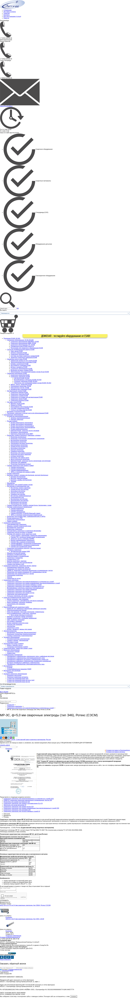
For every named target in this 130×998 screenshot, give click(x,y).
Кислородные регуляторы (19, 499)
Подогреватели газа (17, 497)
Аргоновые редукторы (18, 448)
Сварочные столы (13, 627)
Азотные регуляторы (17, 492)
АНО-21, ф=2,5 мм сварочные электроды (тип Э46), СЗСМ (25, 919)
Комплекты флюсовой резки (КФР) (22, 434)
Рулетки (9, 667)
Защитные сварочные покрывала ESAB (24, 357)
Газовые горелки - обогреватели (17, 640)
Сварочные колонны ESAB (19, 400)
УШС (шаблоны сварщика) (15, 620)
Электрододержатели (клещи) (17, 610)
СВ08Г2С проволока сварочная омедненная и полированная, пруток (30, 570)
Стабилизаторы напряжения (13, 654)
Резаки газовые (12, 421)
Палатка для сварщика (14, 624)
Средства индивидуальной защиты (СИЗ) (17, 597)
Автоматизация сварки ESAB (16, 391)
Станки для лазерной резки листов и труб (20, 680)
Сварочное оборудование (12, 523)
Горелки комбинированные (19, 470)
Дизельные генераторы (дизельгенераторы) (21, 634)
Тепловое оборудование (12, 637)
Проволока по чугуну (14, 578)
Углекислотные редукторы (19, 446)
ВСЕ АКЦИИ (4, 692)
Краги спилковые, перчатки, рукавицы (19, 602)
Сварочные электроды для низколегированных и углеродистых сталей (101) (29, 798)
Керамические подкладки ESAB (21, 389)
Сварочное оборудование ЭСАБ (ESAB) (20, 340)
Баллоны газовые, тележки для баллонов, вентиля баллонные (27, 475)
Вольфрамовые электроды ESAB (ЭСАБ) (27, 379)
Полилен (10, 672)
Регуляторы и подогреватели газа (18, 486)
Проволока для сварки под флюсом (19, 569)
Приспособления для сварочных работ (16, 607)
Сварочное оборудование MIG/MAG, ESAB (25, 341)
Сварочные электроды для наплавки (19, 591)
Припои (9, 577)
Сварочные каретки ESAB (19, 392)
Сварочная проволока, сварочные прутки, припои (20, 565)
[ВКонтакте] (1, 738)
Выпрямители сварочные (15, 527)
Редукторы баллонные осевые (21, 464)
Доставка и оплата (10, 11)
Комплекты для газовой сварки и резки (20, 484)
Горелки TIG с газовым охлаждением (23, 542)
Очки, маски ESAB (17, 351)
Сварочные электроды (11, 580)
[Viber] (11, 738)
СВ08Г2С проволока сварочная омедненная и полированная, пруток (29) (28, 800)
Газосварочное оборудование (13, 414)
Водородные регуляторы (19, 502)
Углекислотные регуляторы (20, 489)
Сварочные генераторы (15, 558)
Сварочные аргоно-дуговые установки (19, 532)
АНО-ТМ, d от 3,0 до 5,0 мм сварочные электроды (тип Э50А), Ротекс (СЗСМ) (25, 905)
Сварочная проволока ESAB (20, 375)
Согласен (73, 996)
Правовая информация (13, 935)
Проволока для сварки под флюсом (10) (17, 802)
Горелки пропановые (17, 467)
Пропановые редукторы (18, 441)
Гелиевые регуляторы (18, 494)
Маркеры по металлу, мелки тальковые (20, 616)
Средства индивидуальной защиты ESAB (20, 349)
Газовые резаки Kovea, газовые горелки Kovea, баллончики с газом (29, 505)
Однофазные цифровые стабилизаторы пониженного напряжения (29, 661)
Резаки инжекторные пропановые (22, 422)
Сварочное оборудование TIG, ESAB (23, 345)
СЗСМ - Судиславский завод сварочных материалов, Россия (31, 739)
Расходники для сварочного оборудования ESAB (27, 348)
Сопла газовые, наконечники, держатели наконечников (29, 535)
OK (18, 308)
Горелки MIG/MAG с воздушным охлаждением (26, 543)
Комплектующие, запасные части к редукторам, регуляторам (30, 461)
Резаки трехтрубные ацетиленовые (22, 426)
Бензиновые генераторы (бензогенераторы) (21, 632)
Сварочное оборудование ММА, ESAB (23, 343)
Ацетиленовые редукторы (19, 445)
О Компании (7, 10)
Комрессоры (11, 653)
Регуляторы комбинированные (21, 496)
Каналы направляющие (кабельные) (22, 540)
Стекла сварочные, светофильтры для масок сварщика (25, 600)
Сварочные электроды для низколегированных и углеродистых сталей (30, 581)
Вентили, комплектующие (19, 478)
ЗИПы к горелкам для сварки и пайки (23, 472)
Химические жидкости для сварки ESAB (24, 360)
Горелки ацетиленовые (18, 469)
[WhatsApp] (13, 738)
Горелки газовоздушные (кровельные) (19, 507)
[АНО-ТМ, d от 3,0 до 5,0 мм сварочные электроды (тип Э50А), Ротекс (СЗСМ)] (4, 910)
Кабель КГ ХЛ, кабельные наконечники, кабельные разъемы (26, 608)
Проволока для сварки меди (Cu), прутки (20, 573)
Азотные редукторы (17, 449)
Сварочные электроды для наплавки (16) (17, 810)
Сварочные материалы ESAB (17, 373)
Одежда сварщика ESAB (19, 352)
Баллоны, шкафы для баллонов (21, 480)
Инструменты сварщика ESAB (21, 365)
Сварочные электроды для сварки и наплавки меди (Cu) (25, 586)
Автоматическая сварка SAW (20, 551)
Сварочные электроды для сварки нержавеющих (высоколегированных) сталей (33, 583)
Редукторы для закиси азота (20, 457)
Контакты (7, 15)
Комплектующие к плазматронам (18, 556)
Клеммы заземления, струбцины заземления (22, 618)
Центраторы (11, 626)
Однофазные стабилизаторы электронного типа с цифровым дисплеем (30, 656)
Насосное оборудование (12, 650)
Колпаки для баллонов (18, 476)
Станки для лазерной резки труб (17, 678)
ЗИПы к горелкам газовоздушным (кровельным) (26, 515)
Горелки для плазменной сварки (21, 546)
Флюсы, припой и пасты (15, 645)
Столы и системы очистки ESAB (21, 410)
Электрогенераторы (10, 631)
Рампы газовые (12, 521)
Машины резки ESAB (18, 403)
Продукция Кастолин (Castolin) (14, 643)
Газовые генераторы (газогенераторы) (20, 635)
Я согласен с (12, 970)
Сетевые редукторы (17, 456)
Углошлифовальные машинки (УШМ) (19, 669)
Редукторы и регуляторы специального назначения (27, 438)
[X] (6, 738)
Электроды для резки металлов (17, 594)
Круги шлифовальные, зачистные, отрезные (21, 613)
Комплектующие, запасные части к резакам (25, 430)
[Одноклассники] (3, 738)
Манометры (11, 483)
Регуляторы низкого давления (20, 488)
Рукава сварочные (13, 473)
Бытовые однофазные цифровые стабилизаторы (23, 662)
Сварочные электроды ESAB (20, 376)
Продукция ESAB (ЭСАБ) (12, 338)
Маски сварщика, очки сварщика (17, 599)
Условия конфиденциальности (10, 937)
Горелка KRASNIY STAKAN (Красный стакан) (25, 513)
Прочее (9, 605)
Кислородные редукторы (19, 440)
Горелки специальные (18, 511)
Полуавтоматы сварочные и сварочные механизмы (24, 530)
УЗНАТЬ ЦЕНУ (5, 745)
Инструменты (8, 666)
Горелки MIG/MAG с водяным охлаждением (25, 545)
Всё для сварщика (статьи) (12, 16)
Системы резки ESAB (14, 402)
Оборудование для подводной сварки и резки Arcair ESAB (30, 372)
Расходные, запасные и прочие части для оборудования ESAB (27, 413)
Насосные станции (13, 651)
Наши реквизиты (5, 959)
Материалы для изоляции (12, 670)
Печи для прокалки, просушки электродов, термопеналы (25, 612)
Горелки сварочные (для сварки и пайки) (20, 465)
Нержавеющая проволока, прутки (18, 567)
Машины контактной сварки (16, 553)
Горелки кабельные (17, 510)
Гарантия (7, 13)
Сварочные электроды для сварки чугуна (20, 592)
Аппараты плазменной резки (16, 554)
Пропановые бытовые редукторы (22, 443)
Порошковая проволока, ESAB (21, 386)
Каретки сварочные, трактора (16, 561)
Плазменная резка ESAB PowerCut (22, 346)
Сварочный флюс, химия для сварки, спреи (18, 648)
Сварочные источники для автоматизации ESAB (27, 397)
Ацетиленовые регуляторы (19, 500)
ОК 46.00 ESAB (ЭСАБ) (21, 378)
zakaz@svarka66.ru (6, 106)
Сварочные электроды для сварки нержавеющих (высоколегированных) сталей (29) (31, 808)
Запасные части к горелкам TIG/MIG (22, 538)
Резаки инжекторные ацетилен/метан (23, 427)
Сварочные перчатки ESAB (20, 354)
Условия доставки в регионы (115, 752)
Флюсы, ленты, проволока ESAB (21, 384)
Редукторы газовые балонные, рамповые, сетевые (24, 435)
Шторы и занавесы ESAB (19, 367)
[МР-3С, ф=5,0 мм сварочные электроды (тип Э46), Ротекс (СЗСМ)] (9, 727)
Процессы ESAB (16, 405)
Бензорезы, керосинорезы (19, 432)
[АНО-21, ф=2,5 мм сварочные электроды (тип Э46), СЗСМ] (10, 924)
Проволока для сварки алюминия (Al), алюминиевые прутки (27, 572)
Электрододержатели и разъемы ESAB (23, 362)
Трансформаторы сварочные (16, 524)
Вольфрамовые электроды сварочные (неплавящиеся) (25, 588)
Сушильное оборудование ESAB (21, 368)
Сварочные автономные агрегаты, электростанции (24, 548)
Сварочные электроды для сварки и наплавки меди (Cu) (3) (23, 803)
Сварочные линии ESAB (19, 399)
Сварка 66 (10, 705)
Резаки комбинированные (19, 429)
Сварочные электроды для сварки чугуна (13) (19, 806)
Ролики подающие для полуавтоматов (19, 562)
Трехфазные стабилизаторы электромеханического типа (25, 664)
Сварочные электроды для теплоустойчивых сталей (24, 585)
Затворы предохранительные (20, 418)
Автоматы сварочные (14, 550)
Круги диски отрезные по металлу (22, 615)
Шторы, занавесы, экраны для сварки (19, 629)
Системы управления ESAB (20, 408)
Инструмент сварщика (14, 621)
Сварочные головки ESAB (19, 395)
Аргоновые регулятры (18, 491)
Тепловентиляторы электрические (18, 639)
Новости (6, 18)
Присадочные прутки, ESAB (20, 387)
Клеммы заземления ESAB (19, 364)
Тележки (13, 481)
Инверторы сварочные (14, 529)
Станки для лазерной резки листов (18, 681)
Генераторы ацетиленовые (16, 519)
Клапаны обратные (17, 419)
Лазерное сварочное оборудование (15, 674)
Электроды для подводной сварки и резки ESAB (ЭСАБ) (32, 383)
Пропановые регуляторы (19, 503)
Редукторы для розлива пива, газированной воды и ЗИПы (26, 516)
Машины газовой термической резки (19, 526)
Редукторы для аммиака (19, 462)
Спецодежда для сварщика (16, 604)
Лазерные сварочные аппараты (17, 677)
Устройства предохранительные (17, 416)
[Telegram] (8, 738)
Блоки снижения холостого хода (17, 623)
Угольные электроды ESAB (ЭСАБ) (25, 381)
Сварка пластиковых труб (15, 564)
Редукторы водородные (18, 437)
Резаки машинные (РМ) (14, 518)
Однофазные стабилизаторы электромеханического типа (26, 658)
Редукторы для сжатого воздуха (21, 453)
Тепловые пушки (12, 642)
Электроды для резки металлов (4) (15, 805)
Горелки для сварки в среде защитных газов (21, 534)
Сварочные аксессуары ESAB (17, 359)
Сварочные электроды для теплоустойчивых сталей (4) (22, 811)
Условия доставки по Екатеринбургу (118, 750)
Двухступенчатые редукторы (20, 459)
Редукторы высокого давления (21, 454)
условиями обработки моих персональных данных (12, 970)
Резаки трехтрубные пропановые (22, 424)
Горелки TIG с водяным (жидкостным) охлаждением (28, 537)
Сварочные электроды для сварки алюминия (22, 589)
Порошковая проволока (15, 575)
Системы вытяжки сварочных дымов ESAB (25, 356)
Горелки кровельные (17, 508)
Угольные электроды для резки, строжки (20, 596)
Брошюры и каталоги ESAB (16, 411)
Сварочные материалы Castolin (17, 647)
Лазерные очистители (14, 675)
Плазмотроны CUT (13, 559)
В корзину (9, 748)
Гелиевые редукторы (17, 451)
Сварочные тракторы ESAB (20, 394)
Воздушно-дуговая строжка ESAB (22, 370)
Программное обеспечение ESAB (22, 407)
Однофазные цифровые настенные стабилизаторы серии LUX (27, 659)
